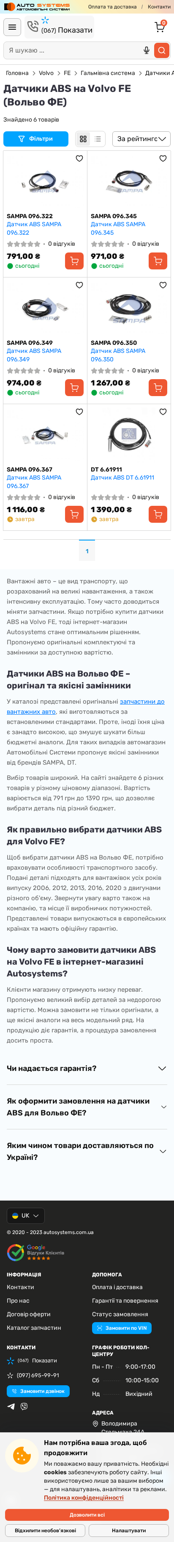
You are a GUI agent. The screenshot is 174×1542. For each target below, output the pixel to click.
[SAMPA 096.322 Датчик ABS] (45, 181)
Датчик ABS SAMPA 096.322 (34, 228)
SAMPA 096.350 (114, 343)
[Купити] (74, 260)
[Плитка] (83, 139)
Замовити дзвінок (42, 1391)
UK (25, 1215)
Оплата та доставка (112, 7)
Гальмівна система (108, 73)
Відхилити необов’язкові (45, 1531)
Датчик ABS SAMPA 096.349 (34, 355)
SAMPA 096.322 (30, 216)
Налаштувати (129, 1531)
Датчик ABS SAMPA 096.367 (34, 482)
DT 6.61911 (106, 469)
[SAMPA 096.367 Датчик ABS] (45, 435)
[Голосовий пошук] (146, 50)
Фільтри (41, 138)
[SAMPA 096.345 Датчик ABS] (129, 181)
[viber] (24, 1406)
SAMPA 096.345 (114, 216)
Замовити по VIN (126, 1328)
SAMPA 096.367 (29, 469)
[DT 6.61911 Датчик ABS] (129, 435)
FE (67, 73)
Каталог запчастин (34, 1327)
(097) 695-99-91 (38, 1375)
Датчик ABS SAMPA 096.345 (118, 228)
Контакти (159, 7)
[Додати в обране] (79, 158)
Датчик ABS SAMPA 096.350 (118, 355)
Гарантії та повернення (125, 1300)
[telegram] (11, 1406)
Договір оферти (29, 1314)
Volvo (46, 73)
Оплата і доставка (117, 1287)
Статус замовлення (120, 1314)
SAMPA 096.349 (30, 343)
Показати (66, 30)
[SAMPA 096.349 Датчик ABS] (45, 308)
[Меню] (12, 27)
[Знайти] (161, 50)
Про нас (18, 1300)
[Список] (97, 139)
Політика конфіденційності (84, 1497)
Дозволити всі (87, 1515)
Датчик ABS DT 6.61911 (122, 477)
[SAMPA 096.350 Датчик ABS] (129, 308)
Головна (17, 73)
